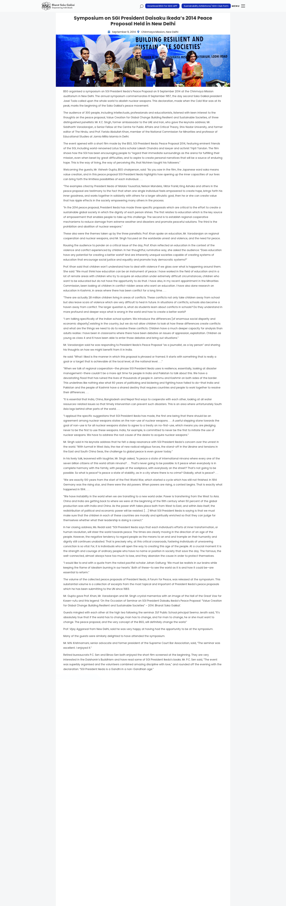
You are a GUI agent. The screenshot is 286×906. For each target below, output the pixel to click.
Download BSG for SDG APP (162, 6)
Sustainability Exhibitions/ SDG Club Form (206, 6)
